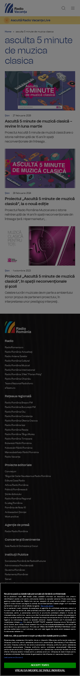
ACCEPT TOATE (40, 665)
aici (21, 622)
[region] (40, 629)
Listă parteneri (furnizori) (13, 657)
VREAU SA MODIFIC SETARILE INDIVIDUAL (40, 670)
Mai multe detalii (47, 606)
